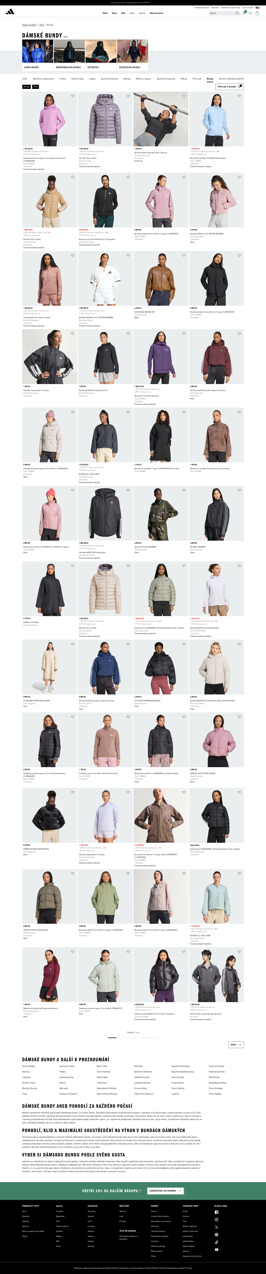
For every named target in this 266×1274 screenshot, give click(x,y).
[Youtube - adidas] (229, 1250)
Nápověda (215, 8)
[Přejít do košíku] (257, 13)
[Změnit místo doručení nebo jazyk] (257, 8)
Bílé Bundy (214, 1077)
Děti (123, 13)
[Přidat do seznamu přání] (72, 96)
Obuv (132, 13)
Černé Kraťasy (215, 1088)
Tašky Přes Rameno (143, 1094)
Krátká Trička (28, 1083)
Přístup (189, 1268)
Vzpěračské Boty (217, 1072)
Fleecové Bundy (216, 1066)
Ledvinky (26, 1077)
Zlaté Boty (102, 1083)
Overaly (25, 1072)
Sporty (142, 13)
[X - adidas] (229, 1227)
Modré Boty (102, 1077)
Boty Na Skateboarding (182, 1072)
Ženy (114, 13)
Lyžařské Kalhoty (142, 1083)
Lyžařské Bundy (141, 1077)
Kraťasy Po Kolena (68, 1094)
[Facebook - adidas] (229, 1212)
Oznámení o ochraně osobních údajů (135, 1268)
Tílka (24, 1094)
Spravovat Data (104, 1268)
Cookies (115, 1268)
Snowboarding (66, 1077)
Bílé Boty (138, 1066)
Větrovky (63, 1088)
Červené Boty (140, 1088)
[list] (133, 79)
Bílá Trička (102, 1066)
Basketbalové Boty (218, 1083)
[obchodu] (10, 12)
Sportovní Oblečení (143, 1072)
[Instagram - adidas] (229, 1220)
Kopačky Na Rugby (180, 1066)
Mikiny (62, 1083)
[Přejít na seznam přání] (250, 13)
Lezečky (175, 1094)
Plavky (62, 1072)
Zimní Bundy (177, 1077)
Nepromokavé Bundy (107, 1094)
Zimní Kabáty (28, 1066)
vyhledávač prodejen (201, 8)
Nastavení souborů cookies (85, 1268)
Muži (105, 13)
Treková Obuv (177, 1083)
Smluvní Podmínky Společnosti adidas (168, 1268)
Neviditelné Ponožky (106, 1088)
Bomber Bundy (29, 1088)
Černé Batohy (177, 1088)
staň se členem (248, 8)
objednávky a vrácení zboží (230, 8)
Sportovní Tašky (67, 1066)
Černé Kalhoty (103, 1072)
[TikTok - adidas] (229, 1242)
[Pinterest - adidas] (229, 1235)
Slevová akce (156, 13)
